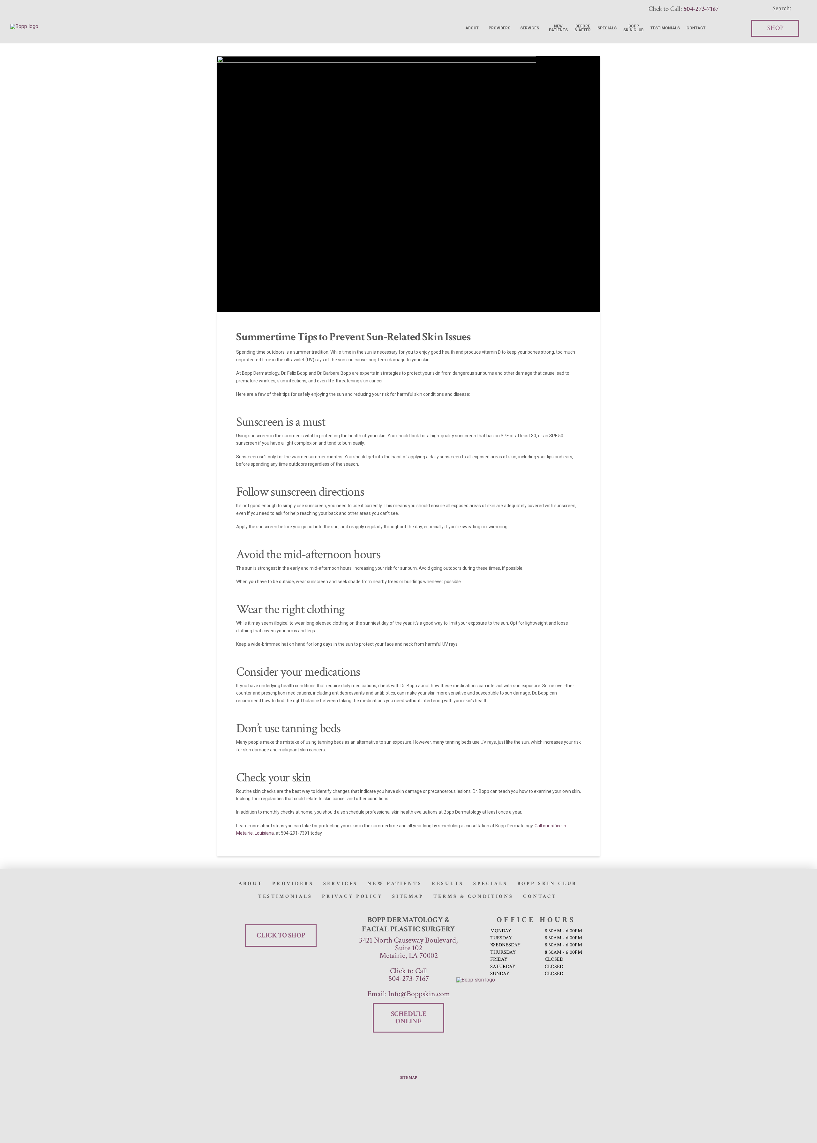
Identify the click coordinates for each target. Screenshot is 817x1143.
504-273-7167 (408, 978)
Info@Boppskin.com (418, 994)
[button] (786, 8)
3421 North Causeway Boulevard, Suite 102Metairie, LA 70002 (408, 947)
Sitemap (408, 1077)
